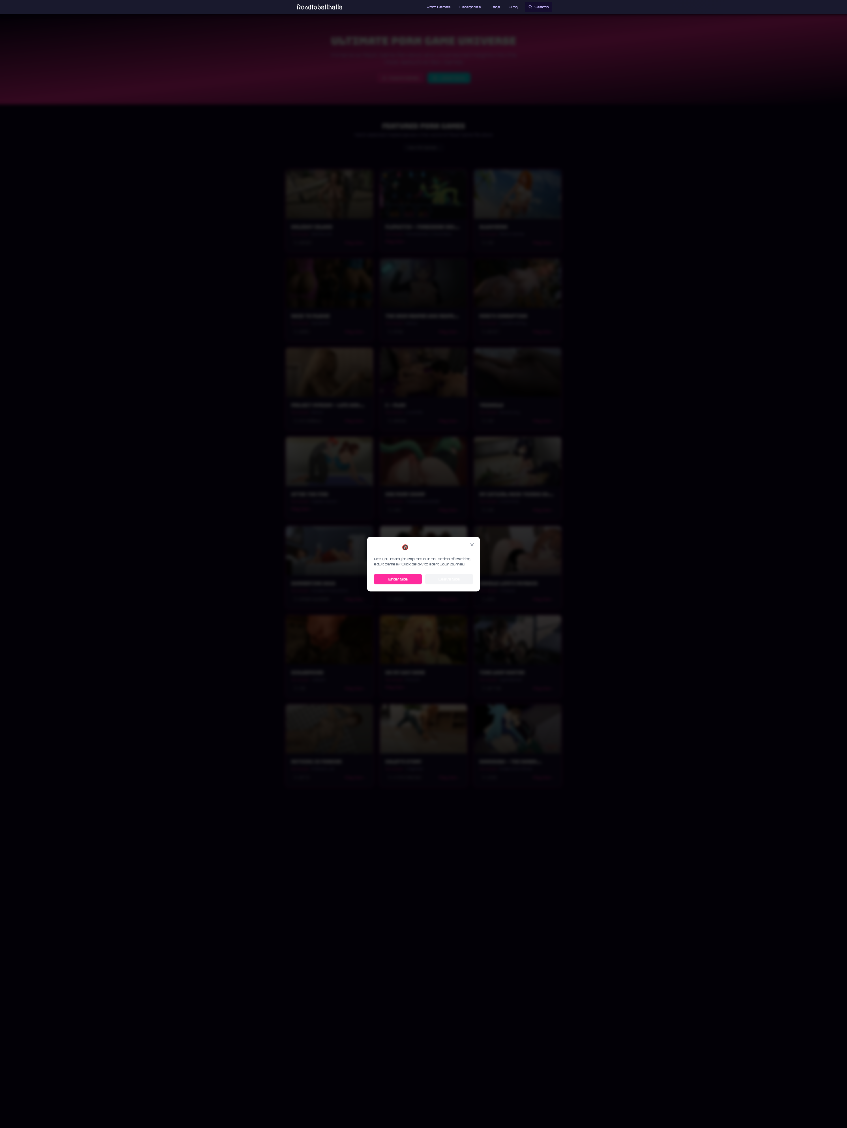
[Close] (472, 544)
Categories (470, 7)
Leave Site (449, 579)
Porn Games (439, 7)
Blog (513, 7)
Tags (495, 7)
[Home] (319, 7)
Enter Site (398, 579)
